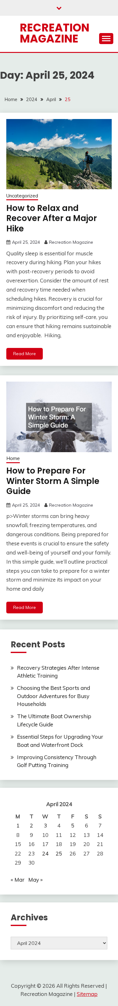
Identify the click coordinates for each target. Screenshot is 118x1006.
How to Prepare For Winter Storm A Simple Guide (52, 481)
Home (13, 458)
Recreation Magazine (54, 33)
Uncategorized (22, 196)
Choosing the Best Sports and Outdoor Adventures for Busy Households (53, 696)
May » (35, 879)
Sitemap (87, 994)
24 (45, 853)
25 (59, 853)
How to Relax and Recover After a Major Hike (51, 218)
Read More (24, 353)
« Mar (18, 879)
